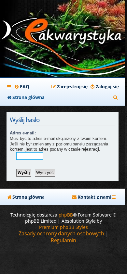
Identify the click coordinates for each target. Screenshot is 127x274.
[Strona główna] (62, 32)
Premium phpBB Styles (63, 227)
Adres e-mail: (22, 133)
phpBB (66, 215)
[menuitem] (21, 86)
